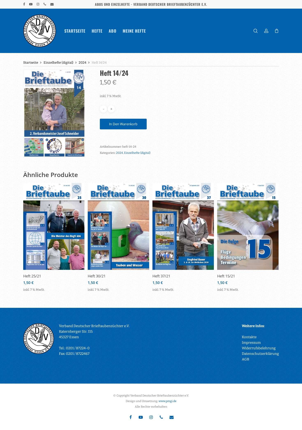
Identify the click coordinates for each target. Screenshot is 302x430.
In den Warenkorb (123, 124)
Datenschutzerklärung (260, 354)
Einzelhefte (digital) (58, 62)
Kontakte (249, 337)
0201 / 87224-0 (78, 348)
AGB (245, 359)
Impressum (251, 342)
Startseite (30, 62)
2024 (82, 62)
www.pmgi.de (167, 401)
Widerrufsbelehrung (259, 348)
